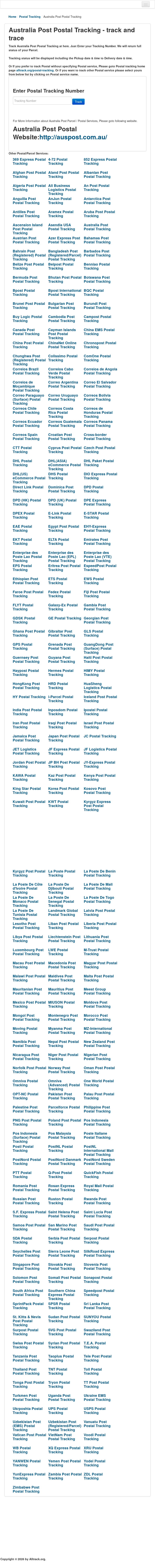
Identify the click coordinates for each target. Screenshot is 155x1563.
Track (78, 102)
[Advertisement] (63, 839)
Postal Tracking (30, 17)
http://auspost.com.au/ (73, 136)
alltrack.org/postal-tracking (35, 70)
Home (12, 17)
